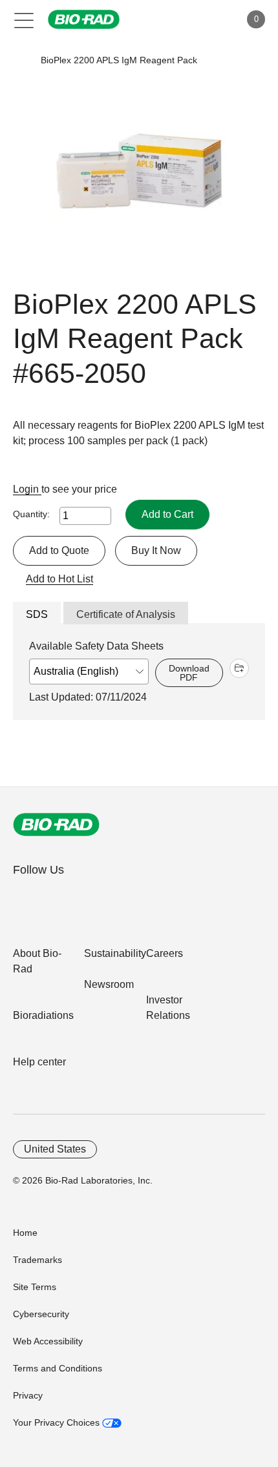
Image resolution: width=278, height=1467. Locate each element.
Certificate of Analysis (125, 614)
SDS (37, 614)
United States (55, 1149)
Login (27, 489)
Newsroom (109, 984)
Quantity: (31, 514)
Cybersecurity (41, 1314)
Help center (39, 1061)
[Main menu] (24, 19)
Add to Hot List (59, 578)
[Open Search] (185, 19)
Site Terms (34, 1287)
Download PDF (189, 672)
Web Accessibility (48, 1341)
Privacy (28, 1395)
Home (25, 1232)
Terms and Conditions (57, 1368)
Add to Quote (59, 550)
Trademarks (37, 1260)
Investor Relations (168, 1007)
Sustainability (115, 953)
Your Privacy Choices (57, 1422)
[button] (21, 60)
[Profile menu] (212, 19)
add (239, 668)
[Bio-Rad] (56, 824)
